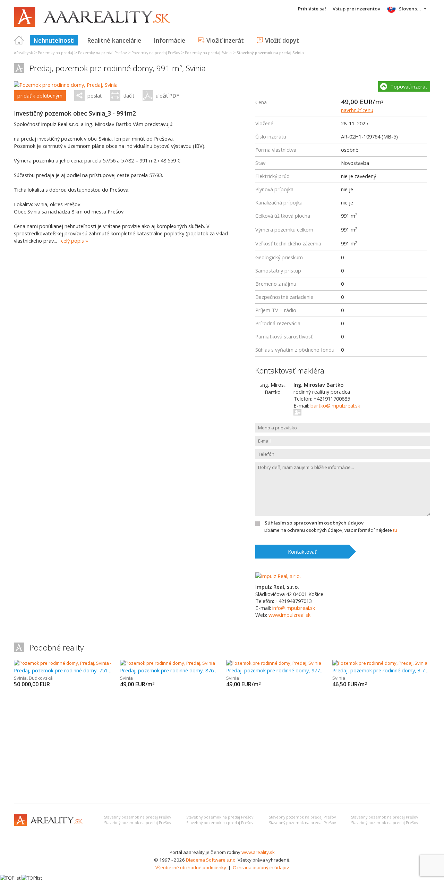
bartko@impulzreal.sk (335, 405)
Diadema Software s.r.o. (211, 860)
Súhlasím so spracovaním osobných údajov (314, 523)
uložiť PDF (167, 95)
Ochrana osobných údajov (261, 867)
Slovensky (410, 9)
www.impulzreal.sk (289, 614)
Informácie (169, 40)
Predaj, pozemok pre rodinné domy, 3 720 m (381, 670)
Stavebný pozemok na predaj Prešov (137, 817)
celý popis (72, 240)
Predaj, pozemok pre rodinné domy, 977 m (275, 670)
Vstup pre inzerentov (356, 9)
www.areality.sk (258, 852)
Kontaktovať (302, 551)
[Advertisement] (222, 746)
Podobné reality (56, 647)
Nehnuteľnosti (54, 40)
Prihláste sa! (312, 9)
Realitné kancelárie (114, 40)
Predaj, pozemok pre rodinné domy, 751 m (63, 670)
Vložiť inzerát (225, 40)
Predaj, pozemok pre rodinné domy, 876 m (169, 670)
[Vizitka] (297, 412)
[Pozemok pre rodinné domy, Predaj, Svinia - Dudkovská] (72, 663)
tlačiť (128, 95)
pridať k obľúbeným (39, 95)
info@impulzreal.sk (293, 607)
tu (395, 530)
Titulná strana (19, 40)
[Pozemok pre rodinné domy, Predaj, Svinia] (66, 84)
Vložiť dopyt (282, 40)
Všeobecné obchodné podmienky (190, 867)
